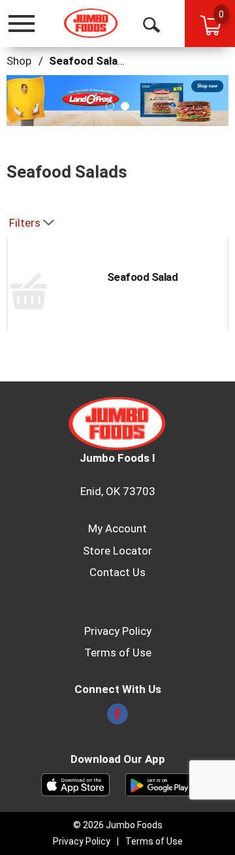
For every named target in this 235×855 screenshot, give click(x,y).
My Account (117, 528)
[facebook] (117, 717)
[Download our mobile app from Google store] (159, 783)
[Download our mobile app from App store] (75, 783)
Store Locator (117, 550)
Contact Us (117, 572)
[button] (110, 106)
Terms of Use (117, 652)
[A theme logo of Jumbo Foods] (91, 23)
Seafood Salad (142, 276)
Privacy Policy (117, 630)
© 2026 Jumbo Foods (118, 825)
